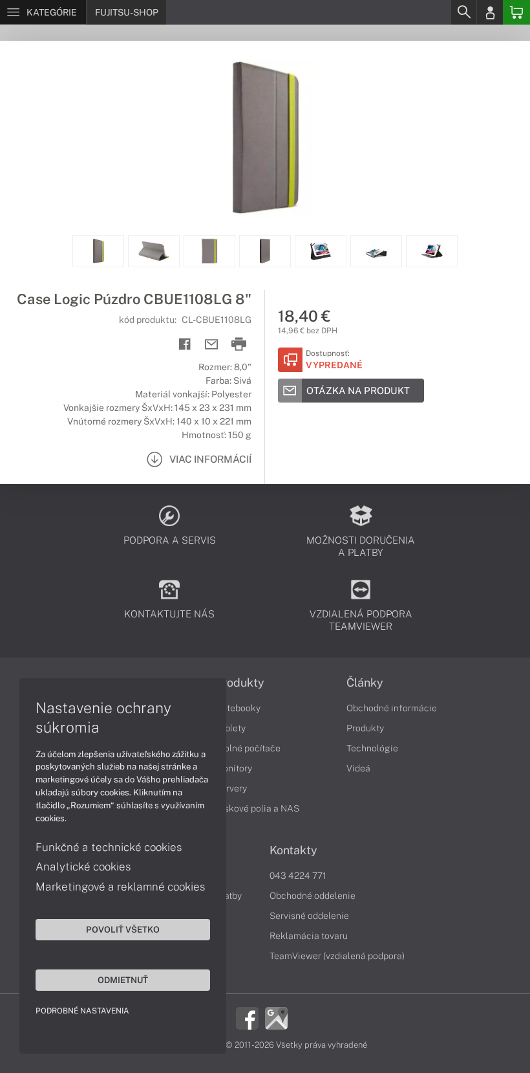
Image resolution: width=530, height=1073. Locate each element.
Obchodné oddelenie (312, 895)
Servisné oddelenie (309, 916)
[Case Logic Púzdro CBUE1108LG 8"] (265, 138)
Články (364, 683)
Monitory (233, 768)
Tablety (230, 728)
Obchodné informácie (391, 708)
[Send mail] (211, 344)
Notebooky (237, 708)
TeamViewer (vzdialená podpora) (337, 956)
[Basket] (516, 12)
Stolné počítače (248, 748)
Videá (358, 768)
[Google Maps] (276, 1017)
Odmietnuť (123, 980)
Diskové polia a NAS (257, 808)
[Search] (463, 12)
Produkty (239, 683)
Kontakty (293, 850)
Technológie (372, 748)
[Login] (490, 12)
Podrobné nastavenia (82, 1010)
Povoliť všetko (123, 929)
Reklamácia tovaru (309, 936)
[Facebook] (247, 1017)
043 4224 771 (298, 875)
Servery (231, 788)
